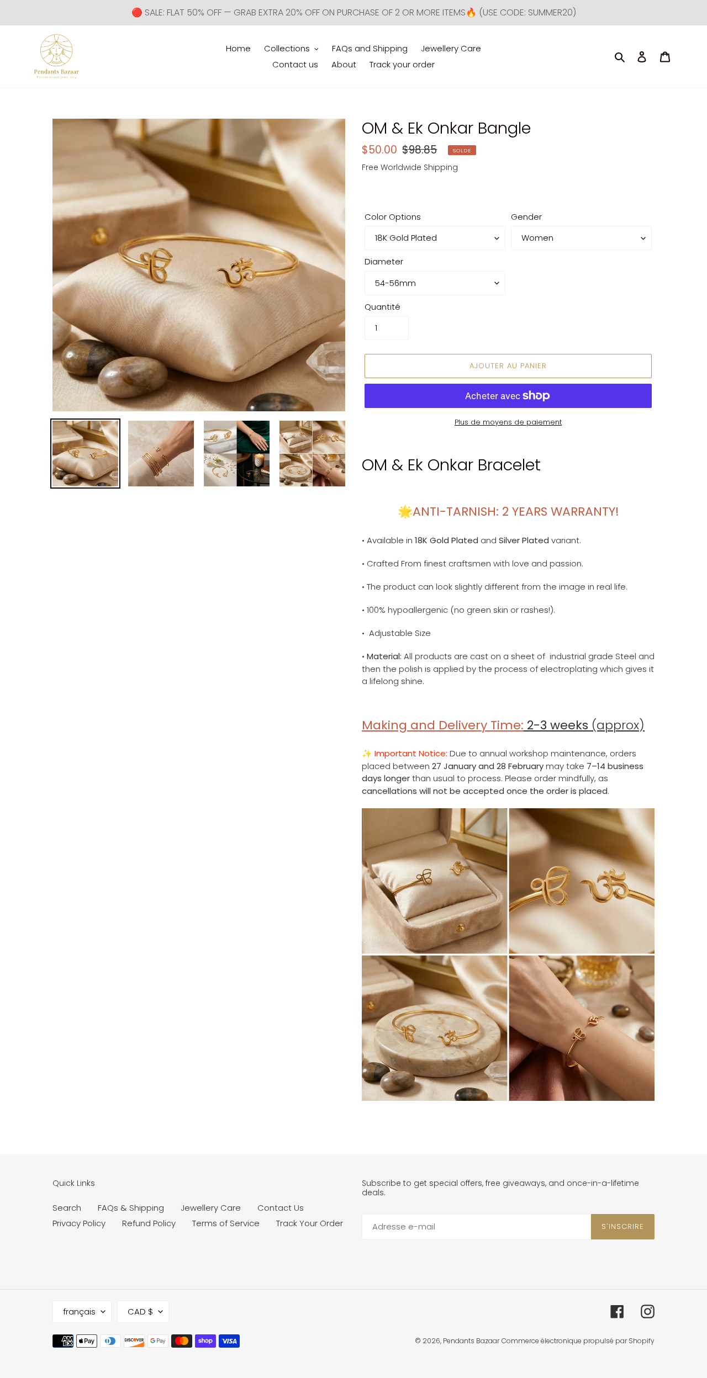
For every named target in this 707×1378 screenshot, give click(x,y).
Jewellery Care (211, 1207)
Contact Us (280, 1207)
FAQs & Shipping (131, 1207)
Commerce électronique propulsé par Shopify (578, 1340)
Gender (526, 216)
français (79, 1311)
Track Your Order (309, 1223)
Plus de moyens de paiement (508, 422)
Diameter (384, 261)
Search (66, 1207)
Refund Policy (149, 1223)
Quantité (382, 306)
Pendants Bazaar (471, 1340)
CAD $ (140, 1311)
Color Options (393, 216)
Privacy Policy (78, 1223)
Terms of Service (226, 1223)
